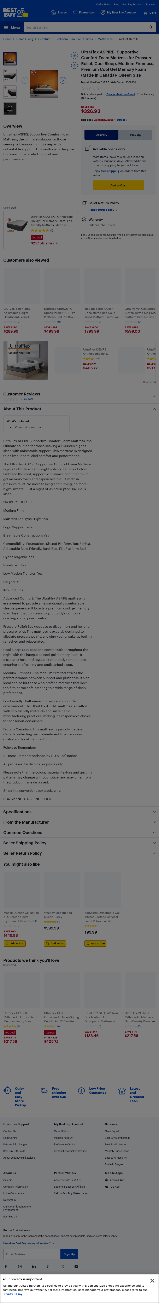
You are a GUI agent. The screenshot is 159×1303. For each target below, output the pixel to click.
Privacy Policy (12, 1294)
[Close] (152, 1280)
